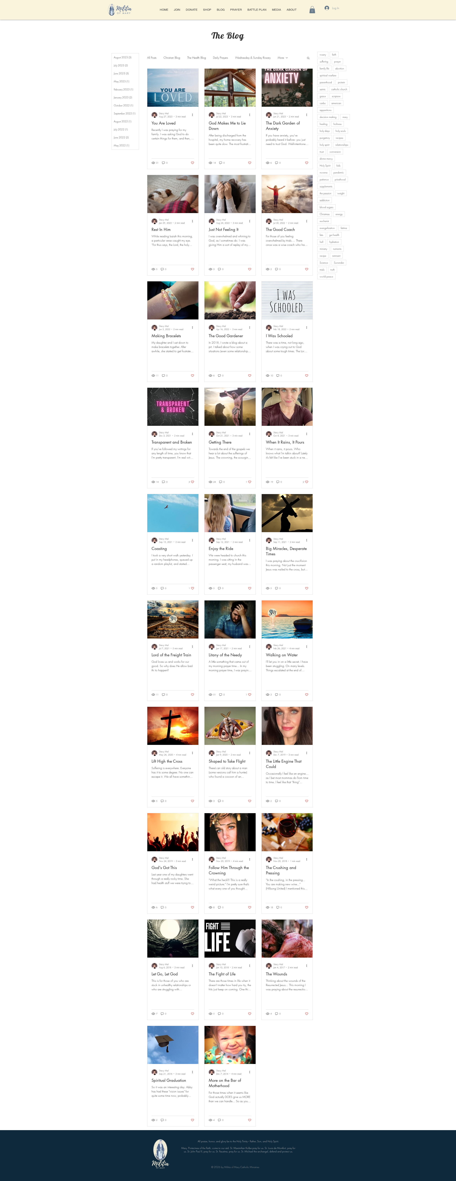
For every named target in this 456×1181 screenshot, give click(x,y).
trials (322, 269)
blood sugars (326, 207)
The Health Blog (196, 58)
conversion (335, 151)
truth (332, 269)
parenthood (326, 82)
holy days (325, 131)
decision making (328, 117)
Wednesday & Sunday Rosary (253, 58)
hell (321, 241)
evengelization (327, 228)
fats (321, 235)
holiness (337, 124)
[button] (312, 9)
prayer (337, 61)
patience (324, 179)
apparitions (325, 110)
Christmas (325, 214)
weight (340, 193)
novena (323, 172)
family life (324, 68)
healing (323, 124)
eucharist (324, 221)
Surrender (339, 262)
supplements (326, 186)
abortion (339, 68)
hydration (334, 241)
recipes (339, 137)
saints (322, 89)
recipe (323, 255)
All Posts (151, 58)
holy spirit (324, 144)
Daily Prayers (220, 58)
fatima (344, 228)
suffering (324, 61)
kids (338, 165)
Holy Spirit (325, 165)
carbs (322, 103)
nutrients (337, 248)
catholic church (339, 89)
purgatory (325, 137)
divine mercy (326, 158)
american (336, 103)
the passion (325, 193)
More (281, 58)
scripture (336, 96)
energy (339, 214)
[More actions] (193, 115)
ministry (323, 248)
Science (324, 262)
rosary (323, 54)
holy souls (341, 131)
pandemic (338, 172)
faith (334, 54)
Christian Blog (172, 58)
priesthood (340, 179)
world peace (326, 276)
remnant (336, 255)
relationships (341, 144)
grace (323, 96)
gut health (334, 235)
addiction (325, 200)
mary (345, 117)
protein (341, 82)
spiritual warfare (328, 75)
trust (322, 151)
